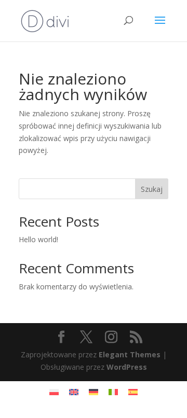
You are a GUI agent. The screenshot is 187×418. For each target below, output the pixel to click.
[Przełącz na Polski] (54, 391)
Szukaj (152, 189)
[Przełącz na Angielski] (74, 391)
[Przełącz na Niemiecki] (93, 391)
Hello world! (38, 239)
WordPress (126, 367)
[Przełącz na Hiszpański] (133, 391)
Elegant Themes (130, 354)
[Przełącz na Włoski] (113, 391)
